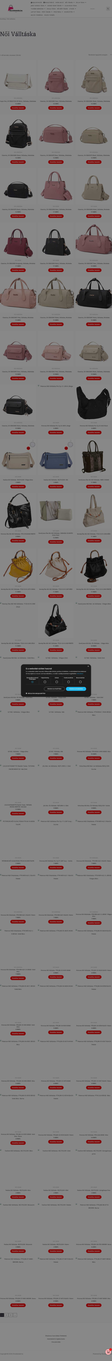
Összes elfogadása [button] (76, 689)
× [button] (88, 666)
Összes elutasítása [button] (54, 689)
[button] (35, 693)
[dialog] (56, 680)
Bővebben (80, 673)
